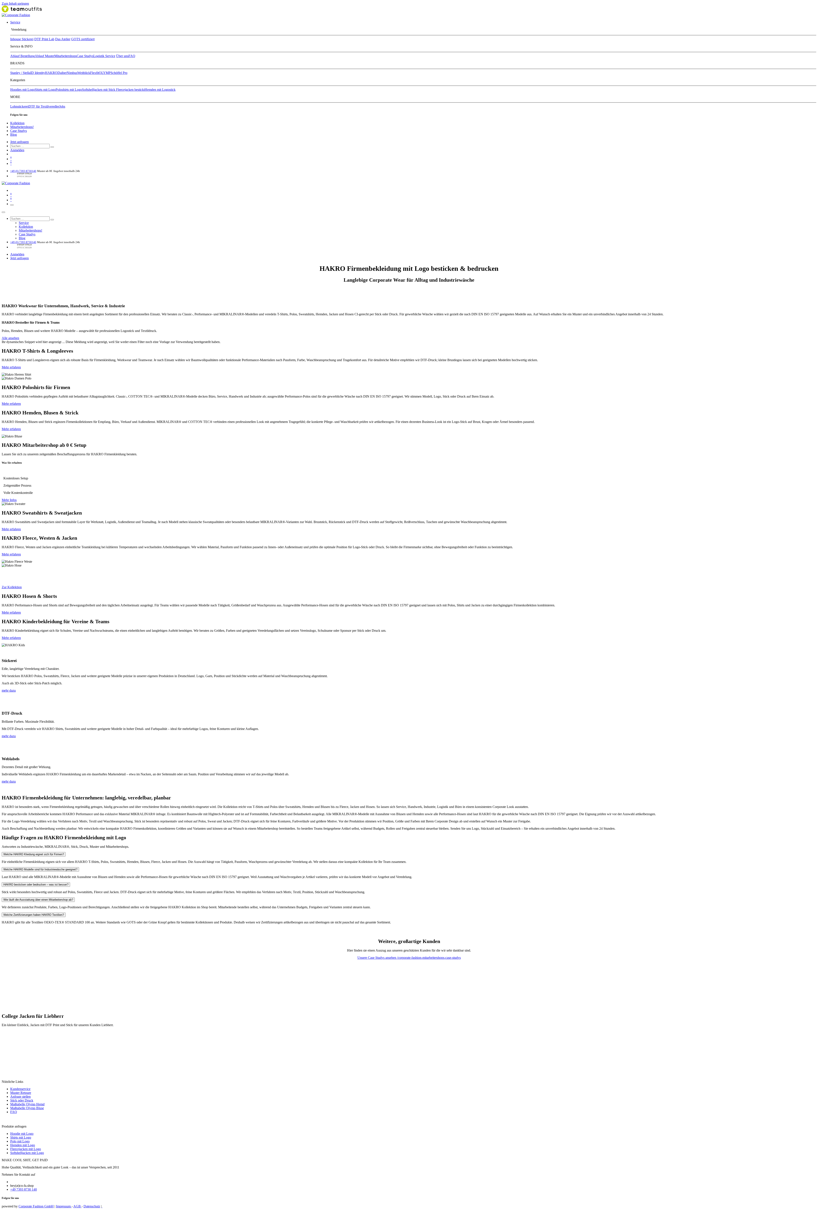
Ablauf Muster (44, 56)
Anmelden (17, 150)
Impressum (64, 1206)
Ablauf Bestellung (22, 56)
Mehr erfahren (11, 367)
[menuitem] (15, 22)
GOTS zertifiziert (83, 39)
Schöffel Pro (119, 73)
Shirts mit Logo (45, 89)
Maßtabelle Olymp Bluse (27, 1108)
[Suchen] (52, 147)
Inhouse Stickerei (21, 39)
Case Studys (85, 56)
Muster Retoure (20, 1093)
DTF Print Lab (44, 39)
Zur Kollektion (12, 587)
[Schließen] (3, 212)
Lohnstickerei (19, 106)
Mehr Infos (9, 500)
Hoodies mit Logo (22, 89)
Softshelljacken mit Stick (99, 89)
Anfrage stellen (20, 1096)
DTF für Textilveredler (44, 106)
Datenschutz (92, 1206)
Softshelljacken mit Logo (27, 1153)
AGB (77, 1206)
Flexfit (94, 73)
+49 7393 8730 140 (23, 1189)
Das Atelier (62, 39)
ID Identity (37, 73)
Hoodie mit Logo (21, 1133)
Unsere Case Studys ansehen (377, 957)
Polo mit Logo (20, 1141)
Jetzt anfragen (19, 142)
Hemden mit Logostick (160, 89)
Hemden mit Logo (22, 1145)
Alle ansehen (10, 338)
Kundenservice (20, 1089)
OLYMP (105, 73)
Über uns (122, 56)
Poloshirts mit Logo (69, 89)
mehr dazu (9, 690)
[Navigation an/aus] (12, 205)
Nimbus (72, 73)
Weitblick (83, 73)
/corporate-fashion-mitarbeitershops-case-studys (429, 957)
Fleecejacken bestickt (130, 89)
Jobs (62, 106)
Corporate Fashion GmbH (36, 1206)
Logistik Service (104, 56)
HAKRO (51, 73)
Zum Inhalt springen (15, 3)
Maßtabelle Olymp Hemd (27, 1104)
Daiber (62, 73)
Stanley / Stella (20, 73)
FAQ (131, 56)
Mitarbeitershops (65, 56)
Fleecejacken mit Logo (25, 1149)
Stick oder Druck (21, 1100)
